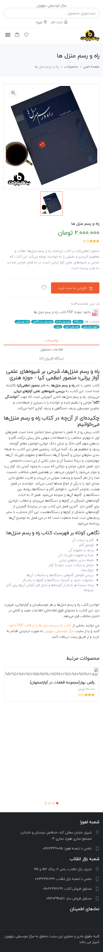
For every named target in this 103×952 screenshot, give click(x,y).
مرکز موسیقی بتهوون (59, 631)
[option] (51, 203)
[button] (57, 803)
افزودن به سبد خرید (72, 288)
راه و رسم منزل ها (85, 223)
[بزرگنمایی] (13, 93)
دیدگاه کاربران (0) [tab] (52, 358)
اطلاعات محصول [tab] (51, 349)
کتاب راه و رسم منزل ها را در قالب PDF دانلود (39, 625)
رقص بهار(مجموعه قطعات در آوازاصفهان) (62, 682)
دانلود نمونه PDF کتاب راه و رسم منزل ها (62, 311)
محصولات (71, 67)
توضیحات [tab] (51, 340)
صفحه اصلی (91, 67)
